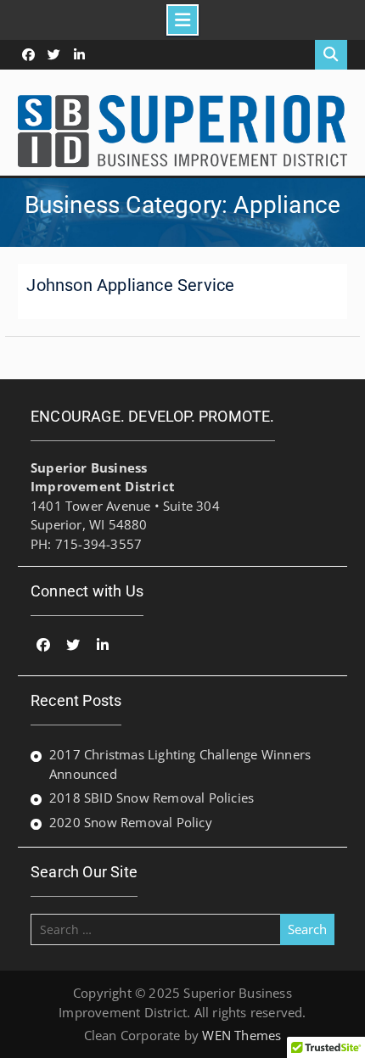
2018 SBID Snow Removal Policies (151, 797)
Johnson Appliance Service (130, 285)
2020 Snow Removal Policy (130, 822)
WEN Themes (241, 1035)
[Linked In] (79, 54)
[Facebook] (28, 54)
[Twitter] (54, 54)
